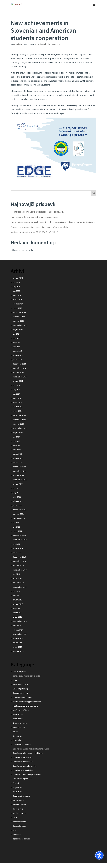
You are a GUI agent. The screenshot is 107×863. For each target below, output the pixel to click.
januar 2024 (17, 411)
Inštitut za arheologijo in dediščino (27, 701)
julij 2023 (16, 437)
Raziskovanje (18, 800)
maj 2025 (16, 342)
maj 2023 (16, 445)
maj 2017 (16, 608)
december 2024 (19, 364)
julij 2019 (16, 574)
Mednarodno (18, 714)
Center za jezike (19, 671)
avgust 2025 (18, 329)
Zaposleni (17, 834)
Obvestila (17, 740)
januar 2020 (17, 552)
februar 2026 (18, 304)
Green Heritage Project (22, 697)
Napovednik (18, 718)
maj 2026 (16, 291)
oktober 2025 (18, 321)
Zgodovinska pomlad (21, 839)
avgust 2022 (18, 484)
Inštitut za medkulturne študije (25, 706)
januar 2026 (17, 308)
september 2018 (19, 587)
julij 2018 (16, 591)
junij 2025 (16, 338)
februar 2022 (18, 501)
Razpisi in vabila (19, 804)
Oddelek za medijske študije (25, 766)
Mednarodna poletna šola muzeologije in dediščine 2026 (37, 211)
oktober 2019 (18, 565)
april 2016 (17, 625)
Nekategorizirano (20, 723)
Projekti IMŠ (18, 791)
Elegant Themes (48, 859)
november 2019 (19, 561)
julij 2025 (16, 334)
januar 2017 (17, 617)
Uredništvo (17, 44)
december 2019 (19, 557)
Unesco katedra (19, 821)
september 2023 (19, 428)
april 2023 (17, 449)
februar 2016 (18, 630)
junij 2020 (16, 544)
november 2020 (19, 535)
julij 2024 (16, 385)
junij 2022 (16, 492)
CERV (15, 680)
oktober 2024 (18, 372)
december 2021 (19, 509)
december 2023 (19, 415)
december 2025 (19, 312)
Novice (15, 731)
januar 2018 (17, 600)
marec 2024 (17, 402)
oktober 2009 (18, 651)
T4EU (15, 817)
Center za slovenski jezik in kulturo (27, 676)
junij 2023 (16, 441)
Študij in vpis (18, 809)
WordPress (72, 859)
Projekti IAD (17, 787)
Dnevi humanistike (20, 684)
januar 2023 (17, 462)
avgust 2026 (18, 278)
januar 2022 (17, 505)
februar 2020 (18, 548)
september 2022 (19, 479)
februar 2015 (18, 638)
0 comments (54, 44)
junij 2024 (16, 389)
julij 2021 (16, 522)
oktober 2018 (18, 582)
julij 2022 (16, 488)
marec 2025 (17, 351)
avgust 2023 (18, 432)
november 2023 (19, 419)
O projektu (17, 736)
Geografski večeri (20, 693)
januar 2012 (17, 647)
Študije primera (19, 813)
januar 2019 (17, 578)
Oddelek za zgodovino (22, 778)
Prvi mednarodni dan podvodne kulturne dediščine (34, 216)
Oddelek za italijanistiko (23, 761)
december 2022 (19, 466)
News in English (41, 44)
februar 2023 (18, 458)
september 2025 (19, 325)
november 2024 (19, 368)
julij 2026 (16, 282)
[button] (99, 855)
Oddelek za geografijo (22, 757)
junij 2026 (16, 286)
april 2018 (17, 595)
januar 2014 (17, 642)
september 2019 (19, 570)
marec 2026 (17, 299)
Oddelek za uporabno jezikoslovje (27, 774)
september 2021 (19, 518)
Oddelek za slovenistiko (23, 770)
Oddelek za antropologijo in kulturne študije (31, 749)
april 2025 (17, 346)
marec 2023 (17, 454)
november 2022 (19, 471)
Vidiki (15, 830)
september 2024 (19, 377)
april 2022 (17, 497)
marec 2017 (17, 612)
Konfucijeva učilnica (21, 710)
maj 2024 (16, 394)
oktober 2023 (18, 424)
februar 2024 (18, 406)
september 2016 (19, 621)
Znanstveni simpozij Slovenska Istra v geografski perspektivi (39, 227)
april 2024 (17, 398)
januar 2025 (17, 359)
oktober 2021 (18, 514)
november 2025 (19, 316)
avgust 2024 (18, 381)
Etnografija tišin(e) (20, 689)
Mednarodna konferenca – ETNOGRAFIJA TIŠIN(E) (34, 232)
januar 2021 (17, 531)
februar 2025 (18, 355)
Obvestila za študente (22, 744)
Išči (93, 193)
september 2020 (19, 539)
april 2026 (17, 295)
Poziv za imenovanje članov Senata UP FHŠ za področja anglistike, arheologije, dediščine (53, 221)
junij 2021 (16, 527)
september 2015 (19, 634)
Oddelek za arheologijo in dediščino (28, 753)
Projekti (16, 783)
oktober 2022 (18, 475)
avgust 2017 (18, 604)
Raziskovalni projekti (21, 796)
